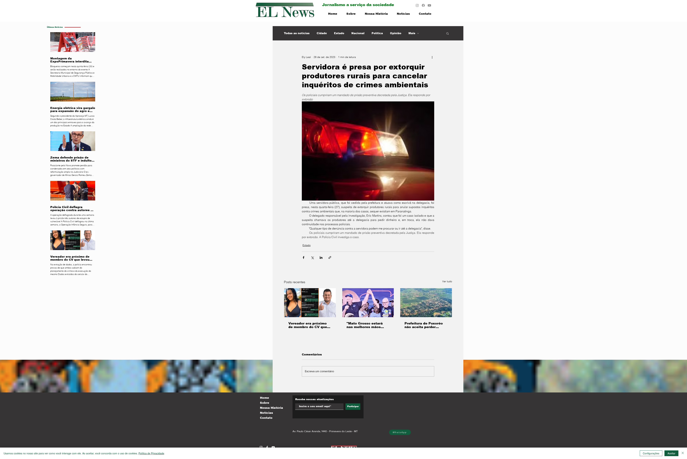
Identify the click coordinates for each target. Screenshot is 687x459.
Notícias (266, 412)
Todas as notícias (297, 33)
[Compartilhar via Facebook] (303, 257)
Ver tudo (447, 281)
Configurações (651, 453)
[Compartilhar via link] (330, 257)
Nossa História (271, 407)
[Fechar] (683, 453)
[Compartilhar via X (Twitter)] (312, 257)
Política (377, 33)
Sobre (264, 402)
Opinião (395, 33)
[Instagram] (417, 5)
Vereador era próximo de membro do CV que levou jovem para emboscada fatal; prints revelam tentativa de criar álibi (309, 325)
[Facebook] (423, 5)
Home (264, 397)
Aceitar (671, 453)
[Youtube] (429, 5)
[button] (447, 33)
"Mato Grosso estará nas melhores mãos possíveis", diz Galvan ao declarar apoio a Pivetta (366, 325)
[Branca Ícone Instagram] (261, 447)
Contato (266, 417)
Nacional (357, 33)
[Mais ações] (432, 57)
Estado (339, 33)
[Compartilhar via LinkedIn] (321, 257)
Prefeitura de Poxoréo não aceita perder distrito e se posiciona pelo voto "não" (424, 325)
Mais (411, 33)
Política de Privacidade (151, 453)
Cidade (322, 33)
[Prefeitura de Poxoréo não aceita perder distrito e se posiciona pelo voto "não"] (426, 302)
